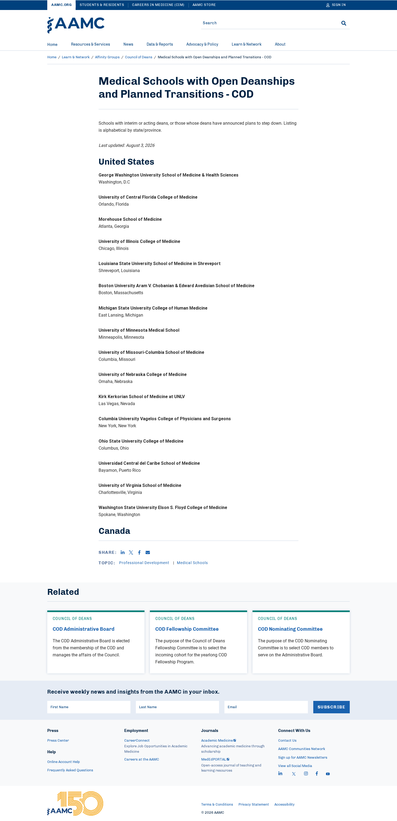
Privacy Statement (253, 804)
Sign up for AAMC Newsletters (302, 757)
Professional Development (144, 562)
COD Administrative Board (84, 629)
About (280, 44)
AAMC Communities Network (301, 749)
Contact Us (287, 740)
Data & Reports (160, 44)
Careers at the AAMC (141, 759)
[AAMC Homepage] (75, 803)
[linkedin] (280, 774)
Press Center (58, 740)
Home (52, 45)
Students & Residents (102, 5)
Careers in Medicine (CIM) (158, 5)
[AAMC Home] (76, 25)
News (128, 44)
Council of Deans (138, 57)
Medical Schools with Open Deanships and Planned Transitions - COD (214, 57)
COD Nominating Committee (290, 629)
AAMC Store (204, 5)
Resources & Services (90, 44)
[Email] (150, 552)
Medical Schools (192, 562)
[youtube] (328, 774)
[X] (133, 552)
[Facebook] (141, 552)
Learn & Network (246, 44)
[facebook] (317, 774)
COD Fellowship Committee (187, 629)
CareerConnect (137, 740)
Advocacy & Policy (202, 44)
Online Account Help (63, 762)
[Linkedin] (124, 552)
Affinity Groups (107, 57)
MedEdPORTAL (213, 759)
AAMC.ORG (61, 5)
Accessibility (284, 804)
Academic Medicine (217, 740)
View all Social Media (295, 766)
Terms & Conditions (217, 804)
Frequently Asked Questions (70, 770)
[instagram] (306, 774)
